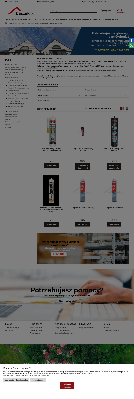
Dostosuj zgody (38, 380)
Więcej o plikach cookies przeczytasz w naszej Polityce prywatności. (27, 375)
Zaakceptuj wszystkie (67, 385)
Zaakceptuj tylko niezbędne (16, 380)
